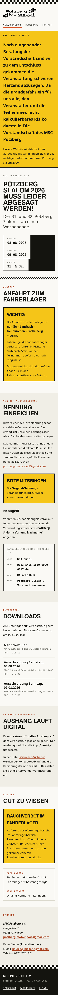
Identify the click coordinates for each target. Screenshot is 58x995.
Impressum (9, 988)
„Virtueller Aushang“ (32, 757)
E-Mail (43, 988)
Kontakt (47, 25)
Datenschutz (27, 988)
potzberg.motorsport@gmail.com (24, 466)
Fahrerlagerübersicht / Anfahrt (27, 375)
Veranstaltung (12, 25)
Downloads (31, 25)
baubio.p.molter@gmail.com (30, 949)
